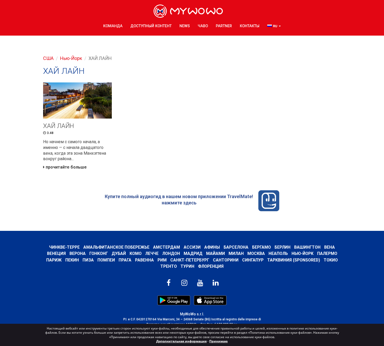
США (48, 58)
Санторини (225, 260)
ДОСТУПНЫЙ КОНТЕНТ (151, 26)
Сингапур (253, 260)
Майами (215, 253)
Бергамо (261, 247)
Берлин (282, 247)
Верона (77, 253)
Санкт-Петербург (189, 260)
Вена (329, 247)
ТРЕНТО (168, 266)
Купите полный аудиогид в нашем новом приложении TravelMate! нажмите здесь (179, 199)
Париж (54, 260)
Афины (212, 247)
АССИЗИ (192, 247)
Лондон (171, 253)
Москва (256, 253)
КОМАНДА (113, 26)
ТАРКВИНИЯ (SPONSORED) (293, 260)
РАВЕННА (144, 260)
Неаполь (278, 253)
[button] (274, 26)
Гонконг (98, 253)
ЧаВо (203, 26)
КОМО (136, 253)
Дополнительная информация (181, 341)
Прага (125, 260)
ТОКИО (331, 260)
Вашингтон (307, 247)
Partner (224, 26)
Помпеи (106, 260)
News (184, 26)
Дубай (119, 253)
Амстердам (166, 247)
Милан (236, 253)
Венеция (56, 253)
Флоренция (211, 266)
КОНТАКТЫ (249, 26)
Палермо (327, 253)
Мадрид (193, 253)
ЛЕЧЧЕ (152, 253)
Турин (187, 266)
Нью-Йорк (71, 58)
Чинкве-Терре (64, 247)
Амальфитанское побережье (116, 247)
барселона (236, 247)
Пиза (88, 260)
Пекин (72, 260)
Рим (162, 260)
